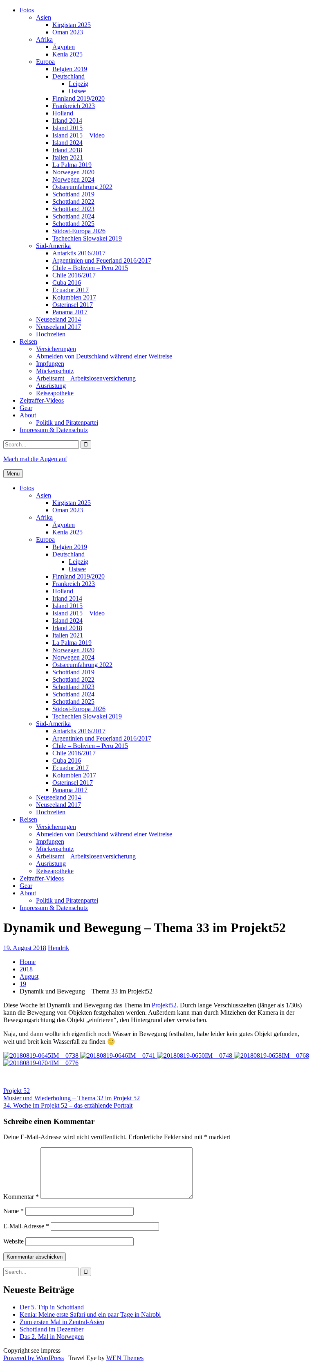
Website (13, 1241)
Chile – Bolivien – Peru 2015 (90, 267)
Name (13, 1210)
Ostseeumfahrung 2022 (82, 186)
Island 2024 (67, 142)
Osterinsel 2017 (72, 304)
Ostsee (77, 91)
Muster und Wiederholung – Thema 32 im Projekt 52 (71, 1098)
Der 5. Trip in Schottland (52, 1307)
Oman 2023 (67, 32)
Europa (45, 61)
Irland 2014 (67, 120)
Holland (62, 113)
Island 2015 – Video (78, 135)
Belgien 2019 (69, 68)
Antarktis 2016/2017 (78, 253)
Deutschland (68, 76)
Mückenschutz (55, 370)
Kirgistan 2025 (71, 24)
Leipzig (78, 83)
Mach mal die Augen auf (35, 458)
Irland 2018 (67, 149)
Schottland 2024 (73, 216)
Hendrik (58, 947)
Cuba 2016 (66, 282)
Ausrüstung (51, 385)
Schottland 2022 (73, 201)
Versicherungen (56, 348)
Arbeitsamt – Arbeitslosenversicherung (86, 378)
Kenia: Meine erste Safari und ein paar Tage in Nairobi (90, 1314)
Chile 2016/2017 (74, 275)
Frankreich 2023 (73, 105)
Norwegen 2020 (73, 172)
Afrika (44, 39)
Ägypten (63, 46)
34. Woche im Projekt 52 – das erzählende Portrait (67, 1105)
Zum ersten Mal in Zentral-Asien (62, 1321)
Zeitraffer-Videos (42, 400)
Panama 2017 (69, 312)
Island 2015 (67, 127)
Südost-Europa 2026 (78, 231)
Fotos (27, 10)
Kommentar (21, 1196)
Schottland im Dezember (51, 1329)
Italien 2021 (67, 157)
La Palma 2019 (72, 164)
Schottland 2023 (73, 208)
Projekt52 (164, 1005)
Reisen (28, 341)
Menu (13, 474)
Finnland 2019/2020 (78, 98)
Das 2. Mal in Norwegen (52, 1336)
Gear (26, 407)
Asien (43, 17)
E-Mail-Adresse (26, 1226)
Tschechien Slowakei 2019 (87, 238)
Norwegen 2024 (73, 179)
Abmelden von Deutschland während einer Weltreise (104, 356)
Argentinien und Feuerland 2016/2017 (101, 260)
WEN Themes (125, 1357)
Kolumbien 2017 (74, 297)
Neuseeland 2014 (58, 319)
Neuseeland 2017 (58, 326)
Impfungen (50, 363)
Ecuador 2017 (70, 289)
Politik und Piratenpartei (67, 422)
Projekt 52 (16, 1090)
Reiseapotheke (55, 393)
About (28, 415)
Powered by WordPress (33, 1357)
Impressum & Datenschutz (54, 429)
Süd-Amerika (53, 245)
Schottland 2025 (73, 223)
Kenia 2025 (67, 54)
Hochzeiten (50, 334)
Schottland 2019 (73, 194)
